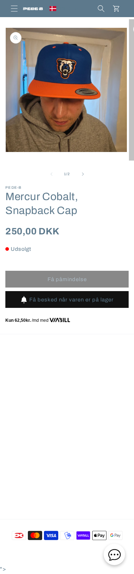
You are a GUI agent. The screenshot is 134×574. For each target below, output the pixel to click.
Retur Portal (29, 431)
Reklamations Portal (38, 447)
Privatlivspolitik (32, 463)
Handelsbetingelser (38, 382)
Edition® (97, 551)
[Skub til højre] (83, 174)
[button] (14, 8)
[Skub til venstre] (51, 174)
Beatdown (54, 551)
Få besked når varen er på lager (71, 300)
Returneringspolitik (37, 415)
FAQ (19, 366)
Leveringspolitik (33, 398)
